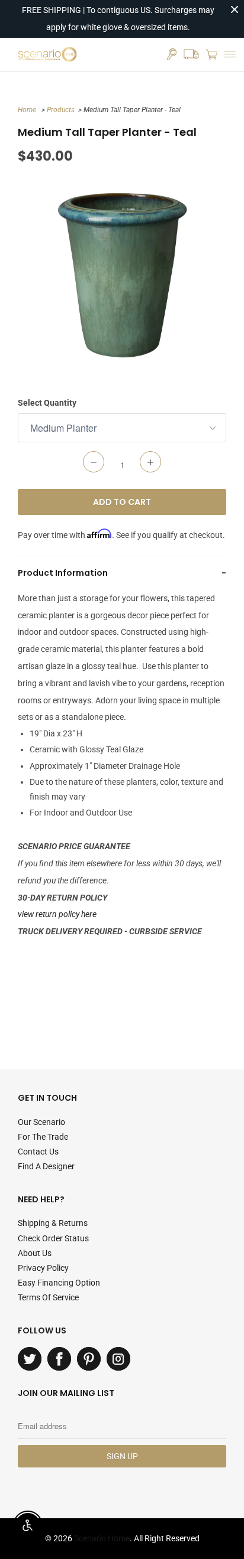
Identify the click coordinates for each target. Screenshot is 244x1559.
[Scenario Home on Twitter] (29, 1359)
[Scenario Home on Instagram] (118, 1359)
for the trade (43, 1136)
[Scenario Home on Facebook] (59, 1359)
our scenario (41, 1122)
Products (61, 110)
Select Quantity (47, 402)
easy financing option (59, 1282)
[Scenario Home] (47, 54)
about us (35, 1253)
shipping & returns (53, 1223)
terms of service (48, 1297)
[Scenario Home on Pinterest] (89, 1359)
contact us (38, 1151)
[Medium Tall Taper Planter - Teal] (122, 275)
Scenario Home (102, 1538)
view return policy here (57, 914)
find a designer (46, 1166)
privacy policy (43, 1268)
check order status (53, 1238)
